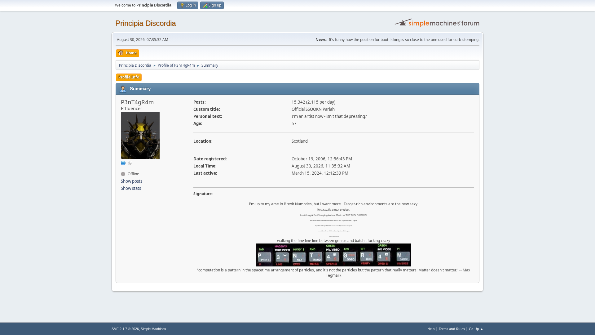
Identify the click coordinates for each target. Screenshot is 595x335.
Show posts (131, 181)
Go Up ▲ (476, 328)
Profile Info (128, 77)
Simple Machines (153, 329)
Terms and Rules (452, 328)
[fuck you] (123, 163)
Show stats (131, 188)
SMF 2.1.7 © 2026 (125, 329)
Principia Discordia (145, 23)
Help (431, 328)
